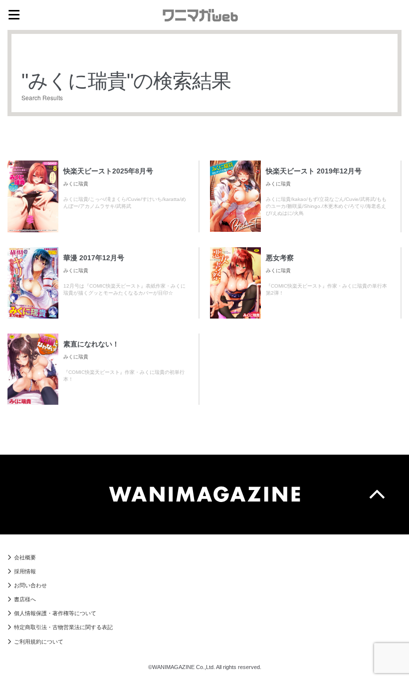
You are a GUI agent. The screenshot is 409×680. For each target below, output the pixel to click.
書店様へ (25, 599)
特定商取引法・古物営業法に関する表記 (63, 627)
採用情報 (25, 571)
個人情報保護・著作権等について (55, 613)
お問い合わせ (30, 585)
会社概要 (25, 557)
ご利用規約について (38, 642)
